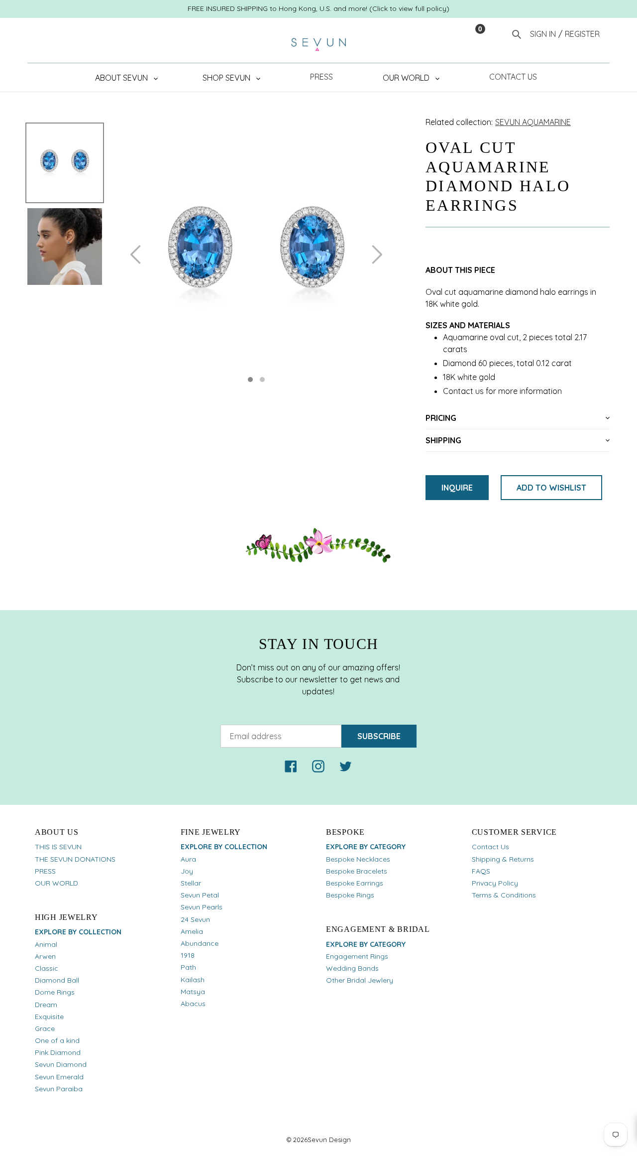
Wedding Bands (352, 968)
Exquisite (49, 1016)
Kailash (193, 979)
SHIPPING (443, 440)
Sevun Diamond (61, 1064)
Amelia (192, 931)
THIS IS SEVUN (58, 846)
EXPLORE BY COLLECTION (78, 931)
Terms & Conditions (504, 895)
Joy (187, 871)
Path (188, 967)
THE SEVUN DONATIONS (75, 859)
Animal (46, 944)
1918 (188, 955)
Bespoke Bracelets (356, 871)
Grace (45, 1028)
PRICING (440, 418)
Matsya (193, 991)
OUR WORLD (56, 883)
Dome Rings (55, 992)
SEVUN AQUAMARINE (533, 122)
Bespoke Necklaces (358, 859)
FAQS (481, 871)
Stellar (191, 883)
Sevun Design (329, 1140)
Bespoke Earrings (354, 883)
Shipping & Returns (503, 859)
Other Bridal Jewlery (359, 980)
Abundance (199, 943)
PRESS (45, 871)
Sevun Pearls (201, 906)
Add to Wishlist (551, 488)
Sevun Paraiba (59, 1088)
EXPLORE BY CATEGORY (366, 846)
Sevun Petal (200, 895)
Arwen (45, 956)
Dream (46, 1004)
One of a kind (57, 1040)
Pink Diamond (58, 1052)
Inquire (457, 488)
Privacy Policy (495, 883)
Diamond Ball (57, 980)
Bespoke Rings (350, 895)
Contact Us (490, 846)
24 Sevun (195, 919)
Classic (46, 968)
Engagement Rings (357, 956)
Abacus (193, 1003)
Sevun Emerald (59, 1076)
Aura (188, 859)
